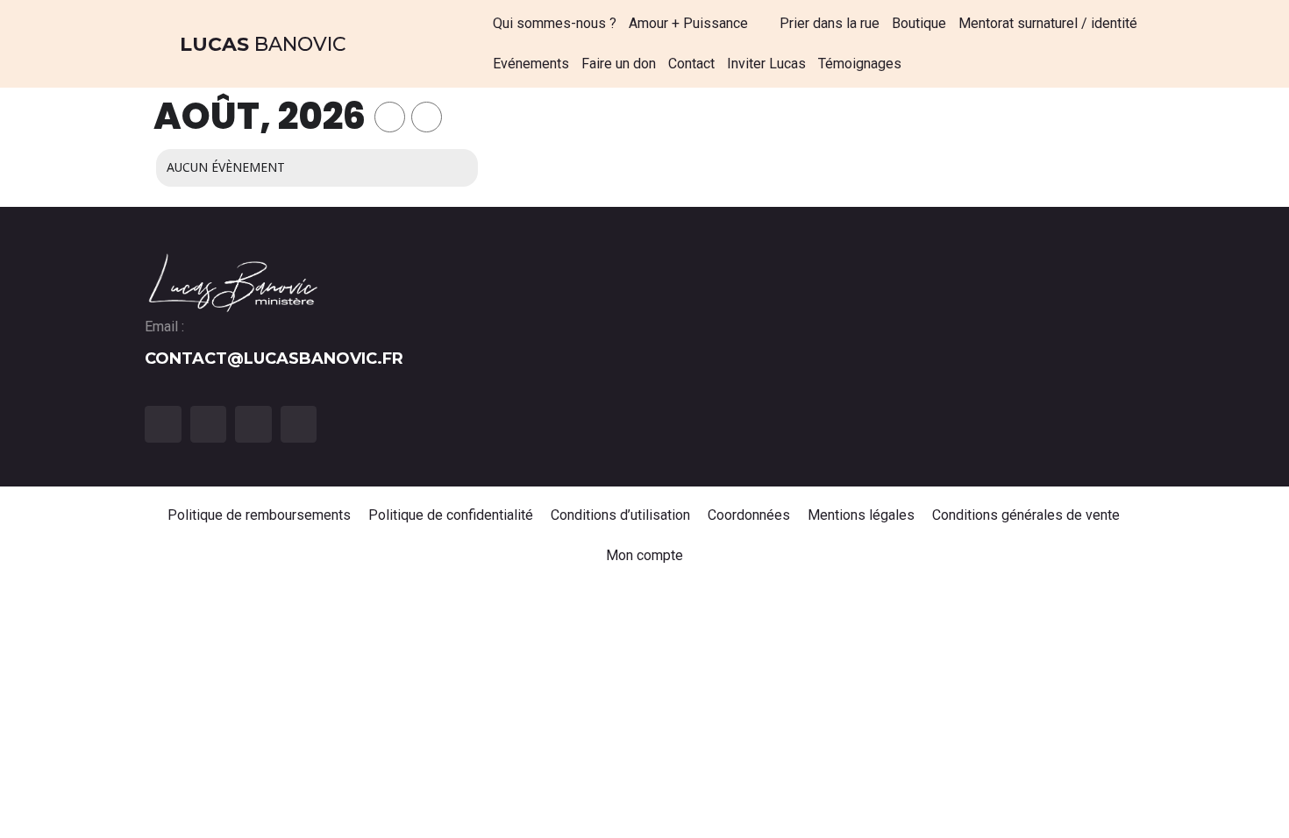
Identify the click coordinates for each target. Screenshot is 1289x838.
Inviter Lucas (766, 63)
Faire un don (618, 63)
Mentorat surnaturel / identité (1047, 23)
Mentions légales (861, 515)
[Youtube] (253, 424)
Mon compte (644, 555)
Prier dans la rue (830, 23)
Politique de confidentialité (450, 515)
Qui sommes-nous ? (554, 23)
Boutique (919, 23)
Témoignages (859, 63)
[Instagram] (208, 424)
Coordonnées (749, 515)
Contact (691, 63)
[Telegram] (299, 424)
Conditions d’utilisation (620, 515)
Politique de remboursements (259, 515)
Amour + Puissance (688, 23)
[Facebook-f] (163, 424)
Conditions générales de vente (1027, 515)
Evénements (531, 63)
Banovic (263, 44)
